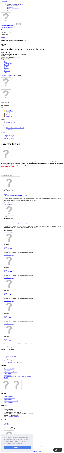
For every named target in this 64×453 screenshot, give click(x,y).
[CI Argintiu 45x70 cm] (9, 242)
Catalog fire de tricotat (10, 356)
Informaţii (3, 132)
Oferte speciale (8, 357)
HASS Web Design (37, 451)
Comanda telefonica (12, 5)
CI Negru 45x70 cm (8, 317)
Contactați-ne (7, 373)
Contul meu (10, 7)
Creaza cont (20, 4)
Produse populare (8, 360)
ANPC (6, 378)
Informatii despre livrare (10, 372)
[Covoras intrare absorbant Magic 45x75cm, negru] (9, 215)
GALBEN (9, 111)
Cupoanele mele (8, 402)
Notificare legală (8, 137)
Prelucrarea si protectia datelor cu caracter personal (17, 376)
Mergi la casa (10, 10)
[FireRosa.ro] (6, 22)
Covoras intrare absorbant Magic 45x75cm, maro (16, 195)
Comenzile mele (8, 396)
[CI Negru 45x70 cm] (9, 311)
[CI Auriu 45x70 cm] (9, 288)
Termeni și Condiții (9, 138)
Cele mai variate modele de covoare (13, 362)
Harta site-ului (7, 375)
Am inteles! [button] (17, 447)
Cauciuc (9, 129)
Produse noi (7, 359)
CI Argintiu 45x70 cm (9, 248)
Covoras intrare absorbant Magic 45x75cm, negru (16, 222)
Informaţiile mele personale (11, 401)
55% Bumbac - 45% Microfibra (15, 128)
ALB (8, 112)
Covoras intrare (11, 122)
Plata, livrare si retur (9, 135)
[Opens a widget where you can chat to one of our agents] (57, 450)
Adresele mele (8, 399)
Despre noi (7, 140)
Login (13, 4)
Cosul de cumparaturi (13, 8)
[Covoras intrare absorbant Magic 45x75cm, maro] (9, 187)
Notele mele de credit (9, 398)
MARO (9, 116)
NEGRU (9, 114)
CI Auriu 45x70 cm (8, 294)
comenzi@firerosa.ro (13, 416)
